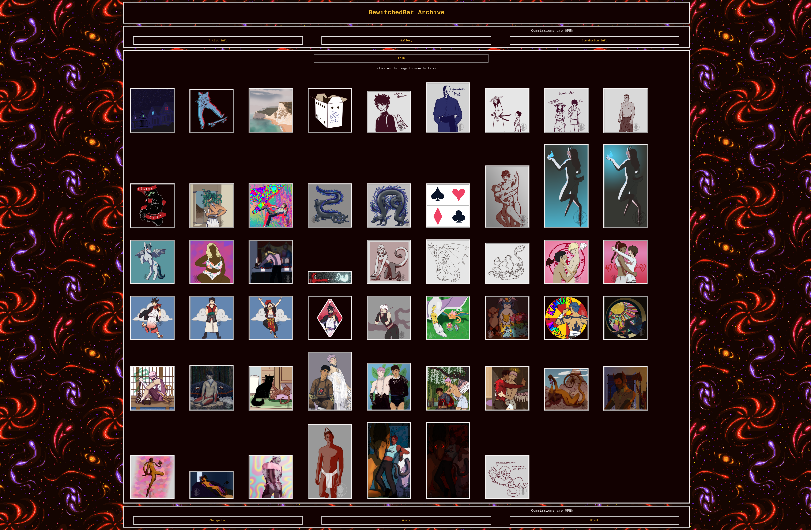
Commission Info (594, 40)
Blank (594, 520)
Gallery (406, 40)
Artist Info (218, 40)
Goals (406, 520)
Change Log (218, 520)
